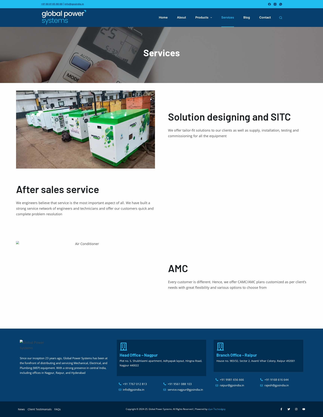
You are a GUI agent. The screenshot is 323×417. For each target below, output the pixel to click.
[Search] (280, 17)
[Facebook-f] (281, 409)
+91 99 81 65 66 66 (51, 4)
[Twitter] (288, 409)
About (181, 17)
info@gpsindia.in (74, 4)
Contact (265, 17)
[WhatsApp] (280, 4)
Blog (246, 17)
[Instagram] (275, 4)
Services (227, 17)
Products (201, 17)
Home (163, 17)
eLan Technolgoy (216, 409)
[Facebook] (269, 4)
